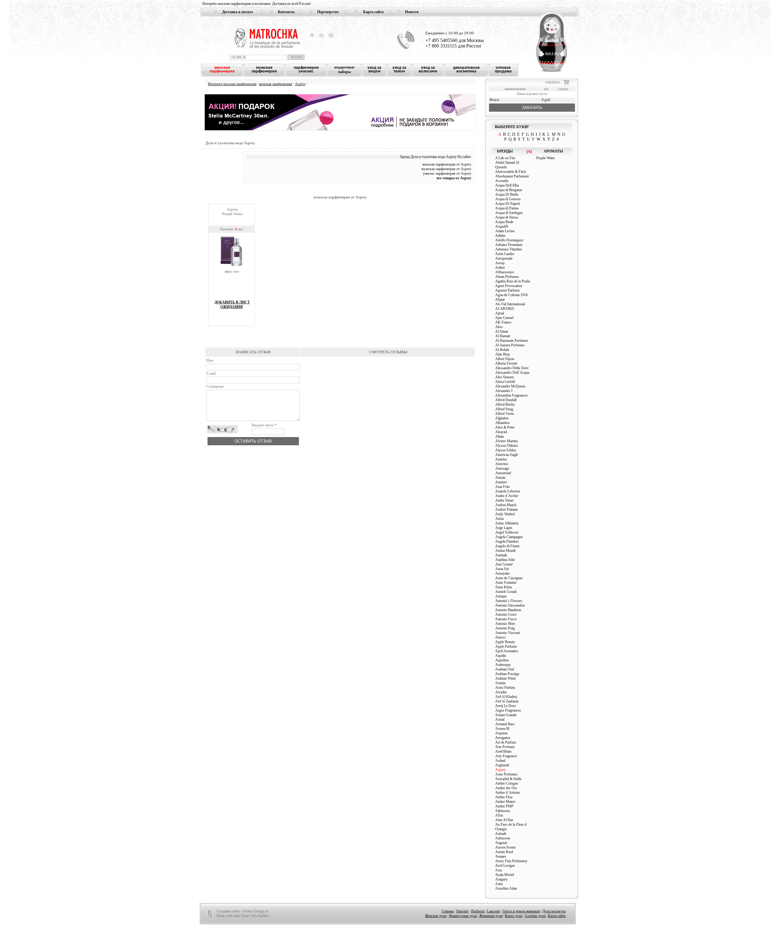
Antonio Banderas (508, 610)
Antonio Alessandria (510, 605)
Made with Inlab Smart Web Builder (243, 916)
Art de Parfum (505, 742)
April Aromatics (506, 651)
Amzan (500, 477)
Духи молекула (554, 911)
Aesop (500, 263)
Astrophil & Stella (508, 779)
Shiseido (462, 911)
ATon (499, 815)
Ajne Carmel (504, 318)
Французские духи (463, 916)
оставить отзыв (253, 441)
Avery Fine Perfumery (511, 861)
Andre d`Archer (506, 496)
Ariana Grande (505, 715)
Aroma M (502, 728)
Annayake (502, 573)
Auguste (501, 843)
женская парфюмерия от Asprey (446, 164)
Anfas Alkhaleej (506, 523)
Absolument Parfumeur (512, 176)
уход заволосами (428, 69)
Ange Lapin (503, 528)
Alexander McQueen (510, 386)
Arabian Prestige (507, 674)
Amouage (502, 468)
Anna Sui (502, 569)
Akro (499, 327)
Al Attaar (501, 331)
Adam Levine (505, 231)
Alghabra (502, 418)
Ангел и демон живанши (521, 911)
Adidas (500, 235)
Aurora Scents (505, 847)
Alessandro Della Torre (512, 368)
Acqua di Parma (506, 208)
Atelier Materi (505, 802)
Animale (501, 555)
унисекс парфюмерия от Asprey (447, 173)
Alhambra (502, 423)
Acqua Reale (504, 222)
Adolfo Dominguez (509, 240)
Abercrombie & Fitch (510, 172)
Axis (498, 870)
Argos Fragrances (508, 710)
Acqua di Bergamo (508, 190)
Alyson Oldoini (506, 445)
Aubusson (502, 838)
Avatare (500, 856)
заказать (532, 107)
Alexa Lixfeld (505, 382)
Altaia (499, 436)
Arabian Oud (504, 669)
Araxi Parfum (505, 687)
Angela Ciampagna (509, 537)
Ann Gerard (503, 564)
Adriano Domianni (508, 245)
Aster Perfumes (506, 774)
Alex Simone (504, 377)
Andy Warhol (505, 514)
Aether (500, 267)
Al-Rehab (502, 350)
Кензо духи (513, 916)
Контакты (286, 12)
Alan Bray (502, 354)
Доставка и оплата (237, 12)
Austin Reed (504, 852)
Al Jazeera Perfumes (510, 345)
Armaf (500, 719)
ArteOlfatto (503, 751)
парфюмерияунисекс (306, 69)
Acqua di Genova (507, 199)
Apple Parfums (506, 646)
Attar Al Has (504, 820)
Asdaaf (500, 760)
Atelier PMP (504, 806)
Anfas (499, 518)
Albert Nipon (504, 359)
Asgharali (502, 765)
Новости (412, 12)
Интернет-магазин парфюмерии (232, 84)
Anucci (500, 637)
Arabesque (503, 665)
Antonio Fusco (506, 619)
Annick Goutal (505, 592)
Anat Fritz (502, 487)
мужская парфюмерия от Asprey (446, 169)
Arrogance (502, 738)
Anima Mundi (505, 550)
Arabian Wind (505, 678)
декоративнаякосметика (466, 69)
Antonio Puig (505, 628)
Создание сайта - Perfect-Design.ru (242, 911)
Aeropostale (503, 258)
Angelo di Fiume (507, 546)
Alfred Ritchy (505, 404)
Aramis (500, 683)
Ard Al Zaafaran (507, 701)
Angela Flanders (507, 541)
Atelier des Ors (506, 788)
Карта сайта (373, 12)
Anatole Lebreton (507, 491)
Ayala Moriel (504, 875)
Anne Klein (503, 587)
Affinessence (504, 272)
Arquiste (501, 733)
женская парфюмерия (275, 84)
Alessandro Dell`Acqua (512, 372)
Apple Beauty (505, 642)
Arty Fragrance (506, 756)
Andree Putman (506, 509)
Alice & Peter (505, 427)
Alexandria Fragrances (511, 395)
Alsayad (501, 432)
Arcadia (500, 692)
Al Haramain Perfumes (511, 340)
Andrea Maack (505, 505)
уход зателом (399, 69)
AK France (503, 322)
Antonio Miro (505, 623)
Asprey (300, 84)
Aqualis (500, 655)
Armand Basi (504, 724)
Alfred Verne (504, 413)
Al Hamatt (502, 336)
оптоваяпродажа (503, 69)
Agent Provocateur (508, 286)
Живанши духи (490, 916)
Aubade (500, 833)
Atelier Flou (503, 797)
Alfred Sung (504, 409)
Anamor (501, 482)
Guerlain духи (535, 916)
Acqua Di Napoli (507, 203)
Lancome (493, 911)
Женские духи (435, 916)
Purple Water (545, 158)
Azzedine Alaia (506, 888)
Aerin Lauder (504, 254)
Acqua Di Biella (506, 194)
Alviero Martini (506, 441)
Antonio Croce (505, 614)
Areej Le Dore (505, 706)
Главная (447, 911)
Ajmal (499, 313)
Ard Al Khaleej (506, 697)
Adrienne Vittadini (508, 249)
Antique (501, 596)
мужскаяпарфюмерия (264, 69)
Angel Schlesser (507, 532)
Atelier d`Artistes (507, 792)
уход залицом (374, 69)
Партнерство (328, 12)
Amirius (501, 459)
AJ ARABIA (504, 308)
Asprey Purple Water (232, 211)
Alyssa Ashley (505, 450)
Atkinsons (502, 811)
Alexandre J (503, 391)
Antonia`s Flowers (508, 601)
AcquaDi (501, 226)
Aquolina (502, 660)
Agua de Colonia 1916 (511, 295)
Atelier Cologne (506, 783)
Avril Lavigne (505, 865)
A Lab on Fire (505, 158)
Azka (499, 884)
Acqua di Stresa (506, 217)
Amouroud (503, 473)
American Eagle (506, 455)
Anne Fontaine (505, 582)
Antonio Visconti (507, 633)
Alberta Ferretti (506, 363)
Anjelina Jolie (505, 560)
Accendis (502, 181)
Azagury (501, 879)
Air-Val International (510, 304)
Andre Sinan (504, 500)
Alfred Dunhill (505, 400)
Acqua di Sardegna (509, 213)
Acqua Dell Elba (507, 185)
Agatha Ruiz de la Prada (512, 281)
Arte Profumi (504, 747)
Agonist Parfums (507, 290)
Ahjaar (500, 299)
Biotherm (477, 911)
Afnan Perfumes (507, 277)
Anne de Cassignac (509, 578)
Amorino (501, 464)
